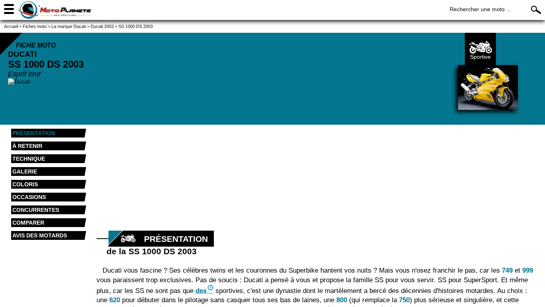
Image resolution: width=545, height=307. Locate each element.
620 (114, 300)
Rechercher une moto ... (480, 9)
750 (404, 300)
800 (341, 300)
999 (527, 270)
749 (507, 270)
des (201, 291)
